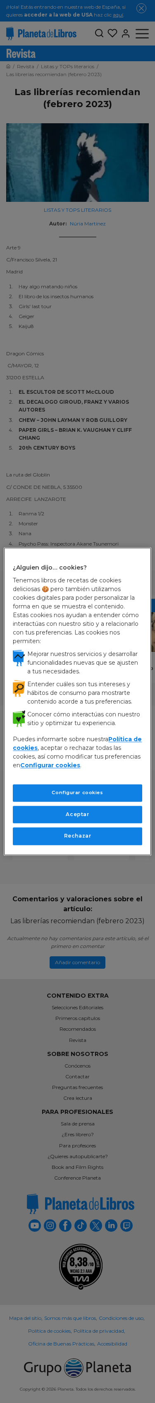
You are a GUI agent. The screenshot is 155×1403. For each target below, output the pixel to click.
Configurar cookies (77, 792)
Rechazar (77, 836)
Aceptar (77, 814)
